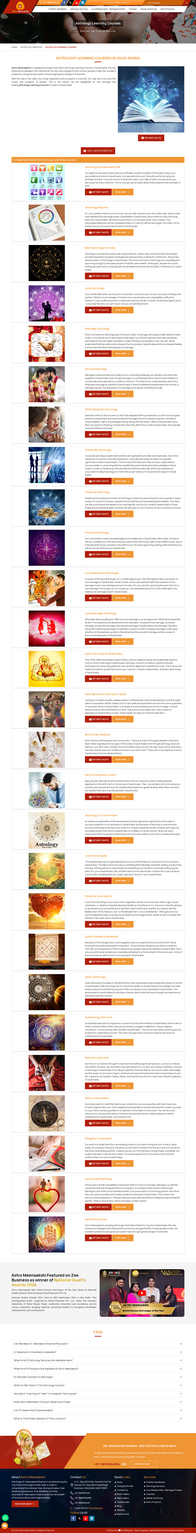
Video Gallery (122, 1498)
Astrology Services (79, 9)
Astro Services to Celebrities (103, 653)
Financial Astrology (97, 492)
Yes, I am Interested (100, 150)
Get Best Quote (153, 138)
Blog (118, 1506)
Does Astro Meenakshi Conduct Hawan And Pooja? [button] (42, 1401)
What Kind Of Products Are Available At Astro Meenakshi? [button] (46, 1368)
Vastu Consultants (97, 1098)
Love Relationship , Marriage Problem (108, 9)
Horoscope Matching (98, 1178)
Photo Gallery (123, 1494)
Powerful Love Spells (98, 896)
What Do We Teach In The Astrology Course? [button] (39, 1385)
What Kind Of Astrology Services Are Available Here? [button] (43, 1360)
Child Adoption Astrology (101, 409)
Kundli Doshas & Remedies (101, 936)
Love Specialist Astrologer (102, 573)
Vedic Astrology (95, 977)
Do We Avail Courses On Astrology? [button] (33, 1376)
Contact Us (126, 2)
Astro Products (167, 9)
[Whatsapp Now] (5, 1517)
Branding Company (175, 1530)
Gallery (117, 2)
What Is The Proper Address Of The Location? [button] (40, 1418)
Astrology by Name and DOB (102, 167)
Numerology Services (98, 1017)
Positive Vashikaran (58, 9)
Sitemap (120, 1510)
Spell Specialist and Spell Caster (106, 694)
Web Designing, (141, 1530)
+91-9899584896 (107, 1464)
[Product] (151, 99)
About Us (110, 2)
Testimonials (122, 1502)
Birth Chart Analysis (98, 734)
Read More (121, 192)
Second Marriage (96, 369)
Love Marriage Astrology (100, 613)
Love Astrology (94, 288)
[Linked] (82, 2)
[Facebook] (64, 2)
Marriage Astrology (97, 328)
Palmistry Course (96, 1219)
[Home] (104, 2)
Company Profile (124, 1486)
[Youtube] (76, 2)
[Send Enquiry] (4, 1525)
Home (14, 47)
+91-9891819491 (50, 2)
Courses (133, 9)
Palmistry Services (97, 1057)
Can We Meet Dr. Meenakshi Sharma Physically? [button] (41, 1343)
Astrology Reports (96, 207)
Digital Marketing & (157, 1530)
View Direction (96, 1508)
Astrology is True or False (101, 815)
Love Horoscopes (96, 855)
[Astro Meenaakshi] (20, 7)
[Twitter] (70, 2)
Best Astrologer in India (100, 247)
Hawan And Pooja (148, 9)
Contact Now (142, 1464)
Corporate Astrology (98, 449)
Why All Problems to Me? (100, 775)
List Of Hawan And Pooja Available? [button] (33, 1410)
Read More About (24, 1504)
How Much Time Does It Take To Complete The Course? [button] (45, 1393)
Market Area (122, 1514)
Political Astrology (97, 532)
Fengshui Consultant (98, 1138)
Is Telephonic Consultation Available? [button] (35, 1352)
